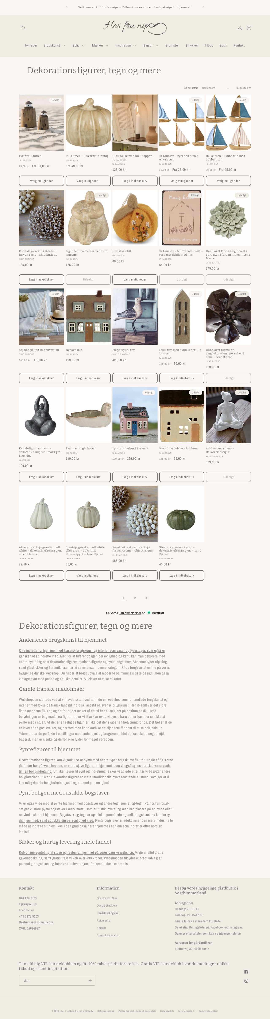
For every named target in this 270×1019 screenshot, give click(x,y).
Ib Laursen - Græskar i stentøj (87, 156)
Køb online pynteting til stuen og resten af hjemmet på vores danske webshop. (77, 852)
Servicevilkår (167, 1010)
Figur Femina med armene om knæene (86, 253)
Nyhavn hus (74, 349)
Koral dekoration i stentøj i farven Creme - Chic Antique (132, 549)
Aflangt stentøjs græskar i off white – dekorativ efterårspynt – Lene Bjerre (40, 551)
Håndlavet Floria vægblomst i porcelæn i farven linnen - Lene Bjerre (228, 255)
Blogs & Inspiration (108, 935)
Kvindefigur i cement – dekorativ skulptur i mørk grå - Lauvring (41, 452)
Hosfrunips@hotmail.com (36, 922)
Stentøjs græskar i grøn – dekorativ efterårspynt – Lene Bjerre (180, 551)
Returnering (104, 920)
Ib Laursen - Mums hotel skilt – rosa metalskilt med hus (181, 253)
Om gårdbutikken (107, 905)
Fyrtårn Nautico (30, 156)
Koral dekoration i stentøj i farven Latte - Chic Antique (38, 253)
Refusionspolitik (105, 1010)
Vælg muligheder (41, 180)
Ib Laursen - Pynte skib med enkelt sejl (178, 157)
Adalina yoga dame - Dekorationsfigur (220, 450)
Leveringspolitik (186, 1010)
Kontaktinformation (208, 1010)
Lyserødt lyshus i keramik (130, 448)
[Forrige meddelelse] (66, 7)
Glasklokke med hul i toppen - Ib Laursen (133, 157)
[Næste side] (146, 598)
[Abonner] (90, 981)
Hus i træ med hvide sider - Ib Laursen (180, 351)
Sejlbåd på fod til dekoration (39, 349)
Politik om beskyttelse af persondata (137, 1010)
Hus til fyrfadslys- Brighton (178, 448)
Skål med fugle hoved (81, 448)
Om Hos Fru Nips (107, 898)
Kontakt (101, 928)
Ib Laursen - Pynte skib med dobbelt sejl (225, 157)
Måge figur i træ (123, 349)
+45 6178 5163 (29, 916)
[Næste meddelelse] (203, 7)
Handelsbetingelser (108, 913)
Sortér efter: (191, 88)
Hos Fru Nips (67, 1011)
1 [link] (123, 598)
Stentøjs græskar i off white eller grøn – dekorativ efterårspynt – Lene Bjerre (85, 551)
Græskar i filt (121, 251)
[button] (23, 28)
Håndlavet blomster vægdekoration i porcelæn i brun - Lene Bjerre (225, 353)
